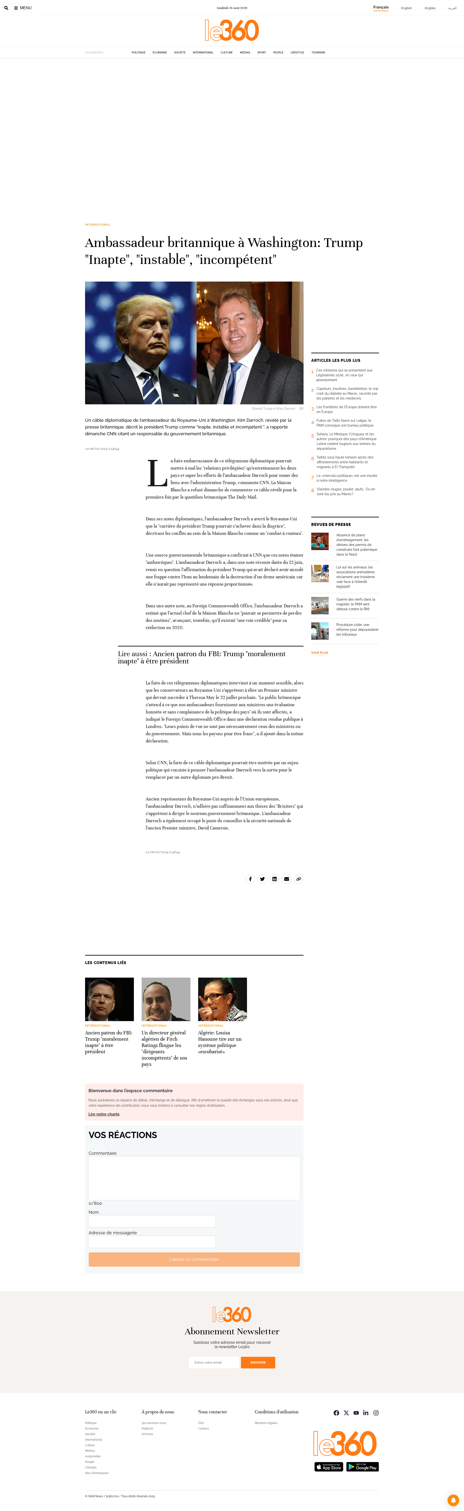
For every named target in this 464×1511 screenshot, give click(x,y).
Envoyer (258, 1362)
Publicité (147, 1428)
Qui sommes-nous (154, 1423)
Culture (227, 52)
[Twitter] (346, 1412)
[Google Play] (362, 1466)
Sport (261, 52)
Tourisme (318, 52)
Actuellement (94, 52)
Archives (147, 1434)
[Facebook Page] (336, 1412)
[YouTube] (356, 1412)
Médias (245, 52)
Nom (94, 1212)
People (278, 52)
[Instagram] (376, 1412)
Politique (138, 52)
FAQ (201, 1423)
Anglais (430, 8)
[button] (453, 1500)
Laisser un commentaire (194, 1259)
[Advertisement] (145, 130)
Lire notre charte (104, 1114)
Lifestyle (297, 52)
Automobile (93, 1456)
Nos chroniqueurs (97, 1473)
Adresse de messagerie (113, 1232)
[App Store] (328, 1466)
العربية (452, 8)
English (406, 8)
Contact (203, 1428)
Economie (160, 52)
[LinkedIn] (366, 1412)
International (203, 52)
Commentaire (103, 1153)
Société (180, 52)
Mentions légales (266, 1423)
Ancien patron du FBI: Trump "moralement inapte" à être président (202, 657)
